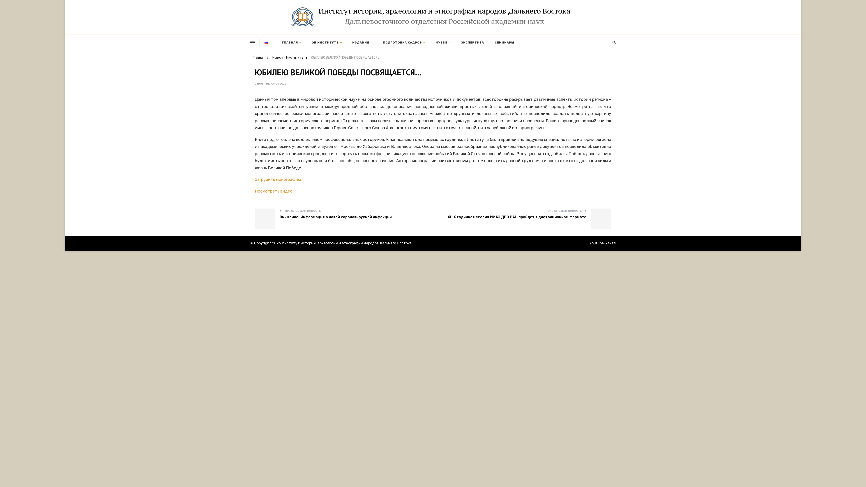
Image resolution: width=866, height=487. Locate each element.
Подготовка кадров (402, 42)
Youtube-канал (603, 243)
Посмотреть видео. (274, 191)
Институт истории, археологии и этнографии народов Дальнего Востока (444, 11)
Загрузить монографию (278, 179)
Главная (290, 42)
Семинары (504, 42)
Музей (441, 42)
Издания (360, 42)
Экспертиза (472, 42)
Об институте (325, 42)
